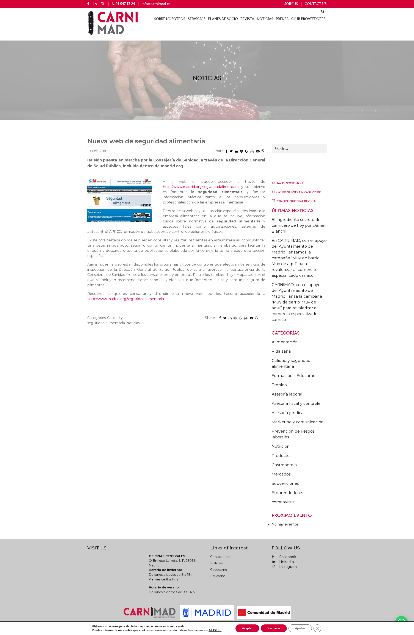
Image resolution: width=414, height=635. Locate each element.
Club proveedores (308, 19)
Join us (291, 4)
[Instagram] (102, 3)
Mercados (281, 474)
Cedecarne (218, 570)
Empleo (279, 385)
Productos (282, 455)
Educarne (217, 576)
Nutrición (281, 446)
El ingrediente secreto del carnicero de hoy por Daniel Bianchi (298, 225)
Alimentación (285, 342)
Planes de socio (223, 19)
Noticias (265, 19)
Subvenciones (285, 483)
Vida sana (281, 351)
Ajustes (300, 628)
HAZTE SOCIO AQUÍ (290, 183)
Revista (247, 19)
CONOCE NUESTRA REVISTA (296, 201)
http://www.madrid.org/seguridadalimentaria (201, 187)
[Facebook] (88, 3)
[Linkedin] (95, 3)
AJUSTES (215, 630)
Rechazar (273, 628)
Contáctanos (220, 557)
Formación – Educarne (293, 375)
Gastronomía (284, 465)
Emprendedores (287, 492)
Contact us (316, 4)
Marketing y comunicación (298, 422)
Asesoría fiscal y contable (296, 403)
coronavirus (283, 502)
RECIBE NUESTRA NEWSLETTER (298, 192)
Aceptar (247, 628)
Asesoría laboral (287, 394)
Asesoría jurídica (288, 412)
